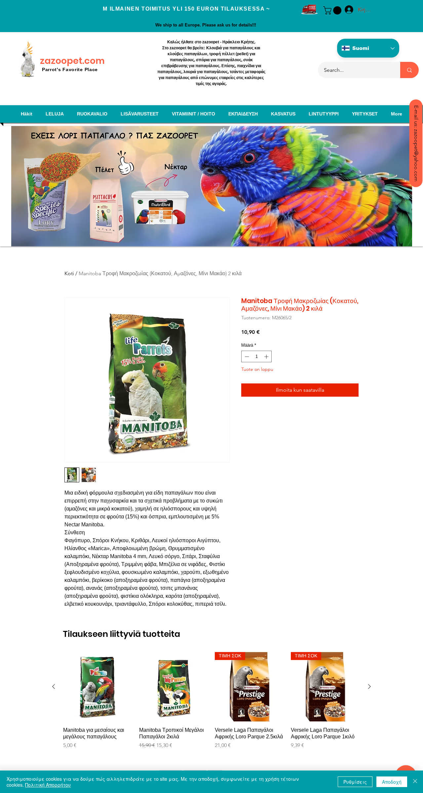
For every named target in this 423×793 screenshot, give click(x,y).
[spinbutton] (256, 356)
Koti (69, 273)
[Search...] (409, 70)
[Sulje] (415, 782)
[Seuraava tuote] (369, 686)
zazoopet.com (72, 61)
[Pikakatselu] (98, 687)
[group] (211, 707)
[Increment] (267, 356)
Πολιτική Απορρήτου (48, 784)
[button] (333, 10)
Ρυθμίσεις (355, 781)
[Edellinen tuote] (54, 686)
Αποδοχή (392, 781)
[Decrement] (246, 356)
